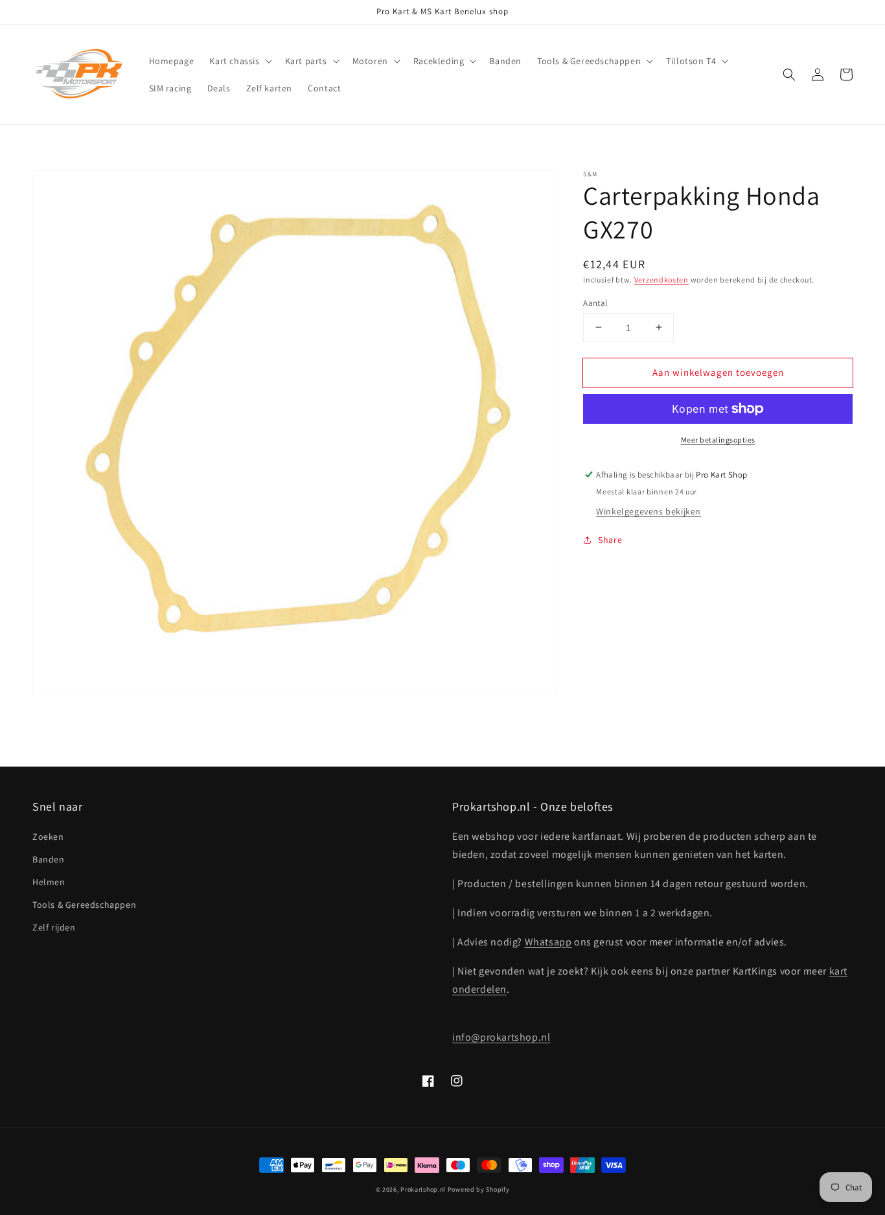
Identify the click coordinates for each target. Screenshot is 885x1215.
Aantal (595, 302)
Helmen (48, 882)
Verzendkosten (661, 279)
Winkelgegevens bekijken (648, 511)
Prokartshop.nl (423, 1189)
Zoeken (48, 836)
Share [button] (610, 540)
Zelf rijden (54, 927)
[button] (239, 61)
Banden (48, 859)
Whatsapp (548, 942)
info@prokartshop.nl (501, 1037)
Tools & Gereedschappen (84, 904)
